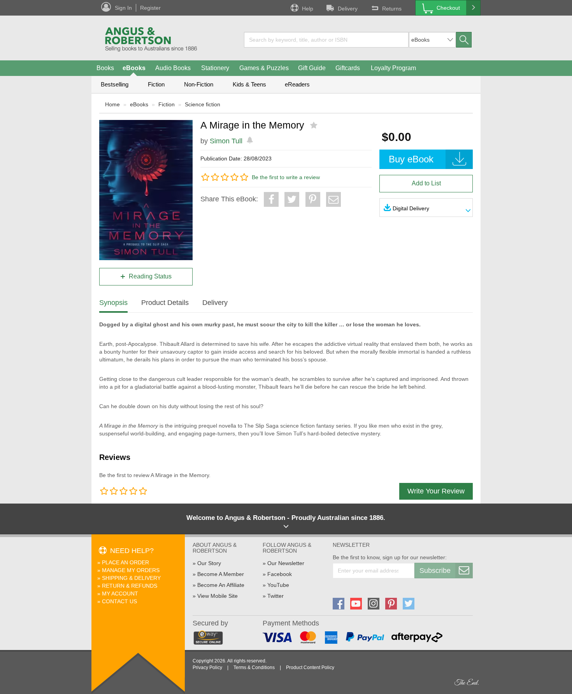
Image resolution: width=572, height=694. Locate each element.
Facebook (279, 574)
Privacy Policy (207, 667)
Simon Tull (226, 141)
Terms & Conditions (254, 667)
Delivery (348, 8)
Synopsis (113, 302)
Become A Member (220, 574)
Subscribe (435, 570)
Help (307, 8)
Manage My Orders (131, 570)
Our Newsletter (285, 563)
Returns (392, 8)
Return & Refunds (129, 586)
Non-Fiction (198, 84)
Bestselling (114, 84)
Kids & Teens (249, 84)
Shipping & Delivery (131, 578)
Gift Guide (312, 68)
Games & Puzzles (264, 68)
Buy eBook (411, 159)
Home (112, 104)
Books (105, 68)
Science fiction (202, 104)
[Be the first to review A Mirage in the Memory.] (314, 125)
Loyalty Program (393, 68)
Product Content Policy (310, 667)
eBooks (134, 68)
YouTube (278, 585)
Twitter (275, 596)
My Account (120, 593)
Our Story (209, 563)
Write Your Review (436, 491)
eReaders (297, 84)
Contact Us (119, 601)
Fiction (156, 84)
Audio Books (173, 68)
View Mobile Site (217, 596)
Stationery (215, 68)
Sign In (123, 8)
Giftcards (347, 68)
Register (150, 8)
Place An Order (125, 562)
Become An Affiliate (220, 585)
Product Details (165, 302)
